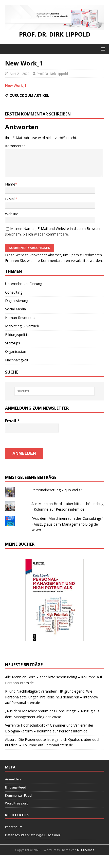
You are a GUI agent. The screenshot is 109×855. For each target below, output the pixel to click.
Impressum (13, 827)
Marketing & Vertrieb (22, 326)
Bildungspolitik (17, 334)
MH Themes (85, 850)
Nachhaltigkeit (16, 360)
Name (10, 184)
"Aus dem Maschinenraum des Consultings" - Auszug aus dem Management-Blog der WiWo (67, 524)
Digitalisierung (16, 300)
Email (12, 421)
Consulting (13, 292)
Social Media (15, 309)
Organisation (15, 351)
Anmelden (13, 779)
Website (11, 213)
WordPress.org (16, 803)
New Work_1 (15, 85)
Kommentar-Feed (18, 795)
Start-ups (12, 343)
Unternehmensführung (23, 283)
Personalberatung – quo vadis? (56, 490)
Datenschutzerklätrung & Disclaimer (32, 835)
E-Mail (10, 198)
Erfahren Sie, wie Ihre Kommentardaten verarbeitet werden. (54, 260)
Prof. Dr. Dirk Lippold (52, 73)
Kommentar (15, 145)
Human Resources (20, 317)
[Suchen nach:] (54, 391)
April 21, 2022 (19, 73)
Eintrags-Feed (15, 787)
